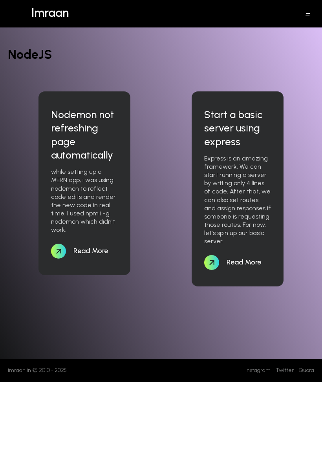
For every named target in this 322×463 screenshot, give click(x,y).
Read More (90, 250)
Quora (306, 370)
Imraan (50, 12)
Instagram (258, 370)
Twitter (285, 370)
